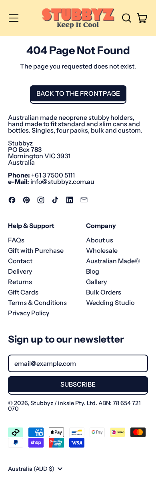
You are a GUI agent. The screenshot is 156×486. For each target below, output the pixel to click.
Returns (20, 282)
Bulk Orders (103, 292)
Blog (92, 271)
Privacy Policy (28, 313)
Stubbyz (41, 403)
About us (99, 240)
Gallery (96, 282)
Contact (20, 261)
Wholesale (102, 250)
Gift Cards (23, 292)
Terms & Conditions (37, 302)
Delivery (20, 271)
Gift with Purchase (36, 250)
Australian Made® (113, 261)
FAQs (16, 240)
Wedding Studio (110, 302)
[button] (126, 18)
